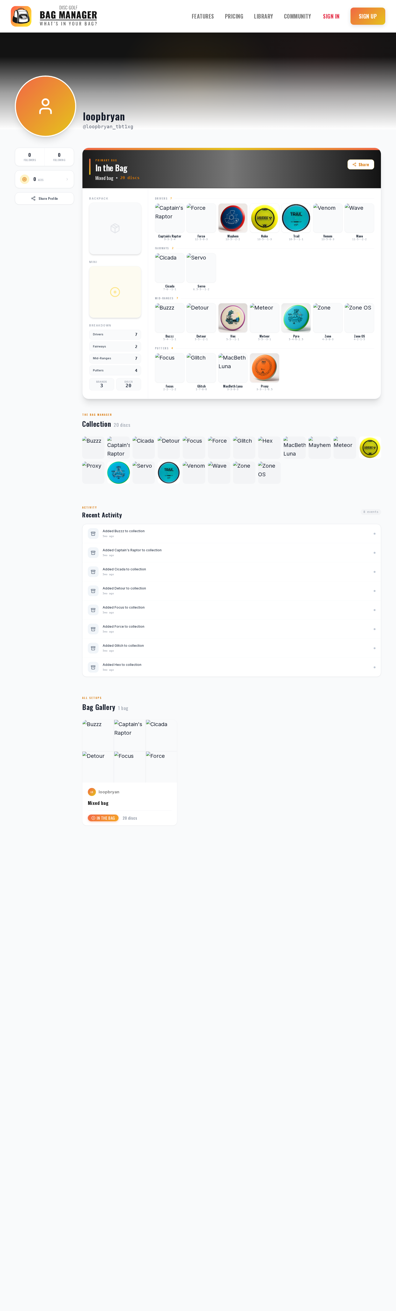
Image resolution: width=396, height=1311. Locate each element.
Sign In (331, 16)
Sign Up (368, 16)
